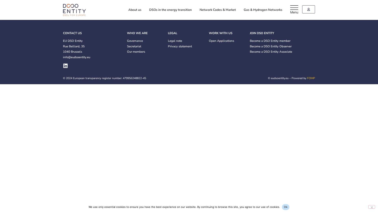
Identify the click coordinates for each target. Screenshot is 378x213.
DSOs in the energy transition (177, 10)
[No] (371, 207)
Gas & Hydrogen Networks (264, 10)
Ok (285, 206)
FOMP (311, 78)
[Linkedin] (65, 65)
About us (143, 10)
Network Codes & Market (222, 10)
